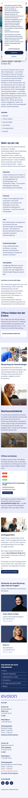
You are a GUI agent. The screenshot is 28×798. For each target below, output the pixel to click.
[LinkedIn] (3, 783)
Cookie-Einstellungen (14, 48)
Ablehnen (14, 56)
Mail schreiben (8, 621)
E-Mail (3, 715)
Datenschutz (14, 789)
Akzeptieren (14, 52)
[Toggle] (26, 3)
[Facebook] (7, 783)
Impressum (5, 789)
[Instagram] (11, 783)
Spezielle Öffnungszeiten (9, 735)
